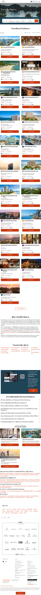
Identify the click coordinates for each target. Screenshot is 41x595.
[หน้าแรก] (2, 517)
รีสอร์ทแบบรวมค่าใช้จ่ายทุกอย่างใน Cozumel (16, 481)
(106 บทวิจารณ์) (30, 250)
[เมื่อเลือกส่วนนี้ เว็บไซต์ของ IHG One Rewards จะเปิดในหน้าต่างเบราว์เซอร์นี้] (20, 554)
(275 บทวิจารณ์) (9, 102)
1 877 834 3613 (14, 580)
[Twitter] (6, 561)
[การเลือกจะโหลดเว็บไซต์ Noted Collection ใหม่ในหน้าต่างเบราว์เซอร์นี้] (12, 536)
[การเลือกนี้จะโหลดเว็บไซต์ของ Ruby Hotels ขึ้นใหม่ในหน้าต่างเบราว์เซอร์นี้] (23, 536)
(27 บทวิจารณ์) (9, 275)
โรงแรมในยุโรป (3, 496)
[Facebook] (3, 561)
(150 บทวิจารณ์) (30, 151)
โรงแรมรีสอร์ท (31, 474)
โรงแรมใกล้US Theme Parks (32, 486)
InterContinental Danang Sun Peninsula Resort (9, 72)
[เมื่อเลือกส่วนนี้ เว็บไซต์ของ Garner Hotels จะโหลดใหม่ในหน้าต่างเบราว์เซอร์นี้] (34, 542)
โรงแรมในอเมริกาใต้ (10, 497)
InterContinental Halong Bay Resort (32, 71)
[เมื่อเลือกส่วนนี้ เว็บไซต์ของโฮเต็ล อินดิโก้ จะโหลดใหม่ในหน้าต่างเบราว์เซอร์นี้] (6, 536)
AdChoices (17, 573)
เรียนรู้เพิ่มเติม (30, 584)
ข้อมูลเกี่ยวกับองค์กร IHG (19, 572)
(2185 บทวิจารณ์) (9, 250)
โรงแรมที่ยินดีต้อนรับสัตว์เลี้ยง (27, 491)
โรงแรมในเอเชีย (10, 496)
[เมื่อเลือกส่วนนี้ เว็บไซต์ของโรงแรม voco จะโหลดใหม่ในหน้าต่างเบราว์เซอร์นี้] (17, 536)
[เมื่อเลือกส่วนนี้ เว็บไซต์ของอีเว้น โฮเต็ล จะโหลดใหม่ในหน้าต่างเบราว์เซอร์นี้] (14, 542)
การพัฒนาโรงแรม (30, 562)
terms (32, 588)
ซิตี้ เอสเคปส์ (2, 473)
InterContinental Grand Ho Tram (31, 171)
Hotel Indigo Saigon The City (30, 146)
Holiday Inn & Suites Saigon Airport (10, 146)
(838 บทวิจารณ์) (9, 176)
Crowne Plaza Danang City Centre (10, 97)
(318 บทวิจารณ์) (9, 225)
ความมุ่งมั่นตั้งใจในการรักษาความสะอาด (32, 569)
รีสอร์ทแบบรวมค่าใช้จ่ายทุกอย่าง (21, 479)
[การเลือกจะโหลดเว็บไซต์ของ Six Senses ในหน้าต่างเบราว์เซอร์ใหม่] (7, 529)
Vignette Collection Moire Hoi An (31, 97)
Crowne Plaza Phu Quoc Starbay (10, 220)
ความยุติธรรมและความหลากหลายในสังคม (20, 570)
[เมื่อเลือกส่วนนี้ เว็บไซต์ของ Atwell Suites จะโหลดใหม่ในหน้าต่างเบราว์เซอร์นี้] (14, 549)
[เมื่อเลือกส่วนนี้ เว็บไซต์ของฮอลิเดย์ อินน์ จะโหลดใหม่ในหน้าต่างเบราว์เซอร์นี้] (27, 542)
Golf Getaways (5, 476)
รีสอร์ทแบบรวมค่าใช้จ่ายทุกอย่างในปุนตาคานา (13, 482)
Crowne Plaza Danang (29, 269)
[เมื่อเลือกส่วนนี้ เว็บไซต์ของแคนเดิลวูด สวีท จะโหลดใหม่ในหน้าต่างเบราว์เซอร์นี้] (34, 549)
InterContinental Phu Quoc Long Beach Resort (31, 196)
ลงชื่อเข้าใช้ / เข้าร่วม (35, 1)
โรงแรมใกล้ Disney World (5, 487)
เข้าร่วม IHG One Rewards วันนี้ (11, 332)
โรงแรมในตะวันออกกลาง (20, 497)
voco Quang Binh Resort (29, 47)
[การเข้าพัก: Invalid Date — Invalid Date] (14, 21)
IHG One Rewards (6, 329)
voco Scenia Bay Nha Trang (9, 47)
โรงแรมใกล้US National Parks (20, 486)
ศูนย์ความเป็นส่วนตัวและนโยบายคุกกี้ (20, 575)
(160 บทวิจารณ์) (30, 176)
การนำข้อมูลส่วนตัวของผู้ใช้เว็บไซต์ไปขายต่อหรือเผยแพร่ (32, 575)
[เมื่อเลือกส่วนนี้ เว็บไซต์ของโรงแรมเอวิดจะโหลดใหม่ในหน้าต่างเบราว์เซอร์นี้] (7, 549)
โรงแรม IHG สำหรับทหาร (31, 566)
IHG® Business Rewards (31, 565)
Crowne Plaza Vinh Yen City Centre (31, 245)
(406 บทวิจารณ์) (30, 225)
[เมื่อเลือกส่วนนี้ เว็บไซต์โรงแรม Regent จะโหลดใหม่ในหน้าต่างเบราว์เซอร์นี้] (14, 529)
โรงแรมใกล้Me (3, 491)
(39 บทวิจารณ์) (30, 52)
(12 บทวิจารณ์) (9, 52)
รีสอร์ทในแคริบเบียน (11, 479)
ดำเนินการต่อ (20, 593)
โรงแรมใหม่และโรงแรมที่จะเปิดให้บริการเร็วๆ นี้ (24, 473)
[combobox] (5, 22)
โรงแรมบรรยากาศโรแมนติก (9, 474)
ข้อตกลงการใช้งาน (30, 573)
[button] (39, 1)
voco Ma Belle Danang (29, 220)
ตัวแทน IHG (29, 564)
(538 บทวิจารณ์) (9, 151)
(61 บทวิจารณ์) (9, 201)
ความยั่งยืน (16, 568)
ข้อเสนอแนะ (29, 577)
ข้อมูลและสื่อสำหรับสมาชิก (31, 570)
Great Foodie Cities (10, 473)
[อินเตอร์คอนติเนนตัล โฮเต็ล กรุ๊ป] (3, 1)
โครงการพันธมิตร (17, 564)
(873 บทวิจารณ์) (30, 201)
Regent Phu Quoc (6, 294)
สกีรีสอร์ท (17, 474)
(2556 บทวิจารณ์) (9, 77)
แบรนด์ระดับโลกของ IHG (19, 562)
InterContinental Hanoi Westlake (10, 245)
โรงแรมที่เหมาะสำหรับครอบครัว (6, 486)
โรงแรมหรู (9, 491)
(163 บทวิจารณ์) (30, 102)
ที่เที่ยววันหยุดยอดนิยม (16, 491)
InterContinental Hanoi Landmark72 (10, 171)
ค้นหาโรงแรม (29, 561)
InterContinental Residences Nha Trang (10, 196)
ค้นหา (36, 20)
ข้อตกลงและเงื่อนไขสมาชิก (31, 572)
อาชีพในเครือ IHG (18, 561)
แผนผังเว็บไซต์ (17, 577)
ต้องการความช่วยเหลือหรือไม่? (19, 565)
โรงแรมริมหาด (3, 479)
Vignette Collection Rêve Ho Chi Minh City (10, 270)
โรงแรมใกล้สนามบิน (24, 474)
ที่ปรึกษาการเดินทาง (18, 566)
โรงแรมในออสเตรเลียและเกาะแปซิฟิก (21, 496)
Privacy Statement (33, 589)
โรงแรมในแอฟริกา (29, 497)
